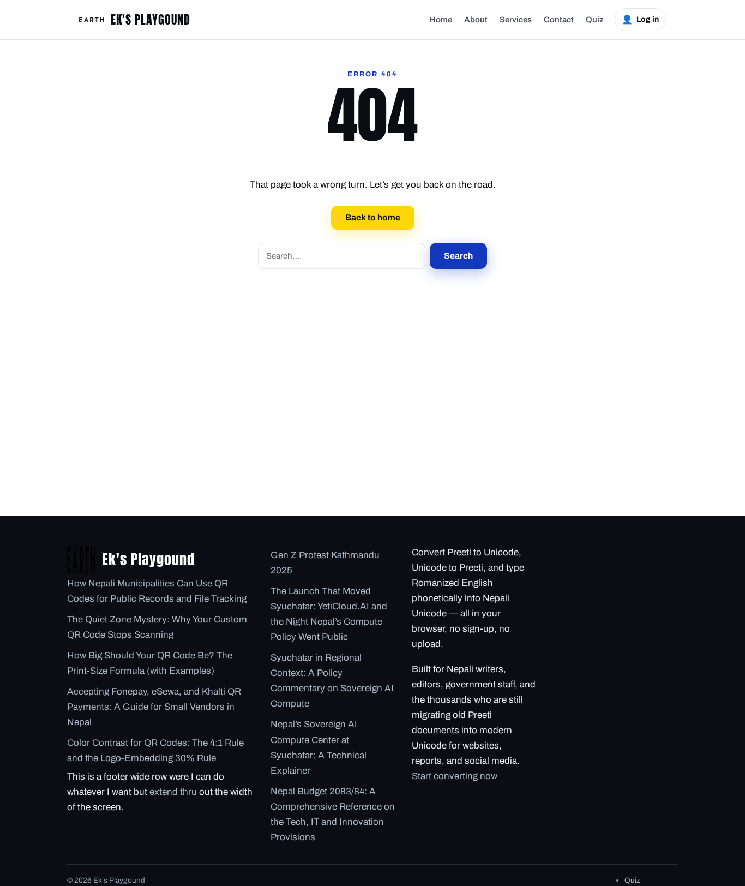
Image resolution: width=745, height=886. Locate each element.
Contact (559, 19)
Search (458, 255)
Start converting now (454, 776)
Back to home (372, 217)
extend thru (173, 792)
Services (516, 19)
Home (441, 19)
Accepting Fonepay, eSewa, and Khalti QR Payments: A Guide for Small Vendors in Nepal (154, 706)
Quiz (595, 19)
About (476, 19)
